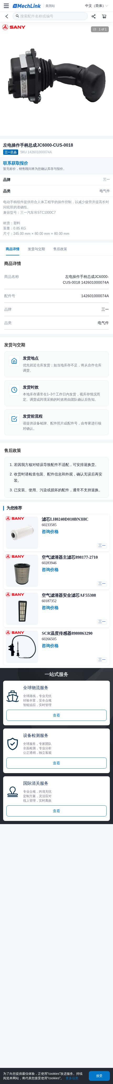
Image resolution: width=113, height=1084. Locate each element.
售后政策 (60, 249)
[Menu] (6, 6)
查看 (56, 715)
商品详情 (12, 249)
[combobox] (50, 16)
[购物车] (104, 16)
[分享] (93, 16)
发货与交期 (36, 249)
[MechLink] (27, 6)
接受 (99, 1076)
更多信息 (72, 1078)
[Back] (7, 16)
